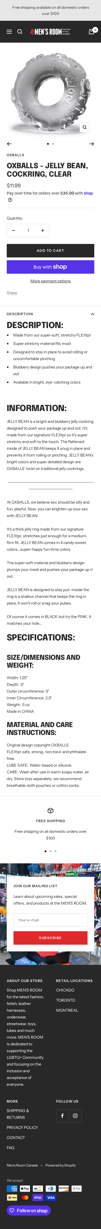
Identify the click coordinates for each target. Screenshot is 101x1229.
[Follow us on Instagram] (75, 1116)
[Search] (19, 31)
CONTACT (16, 1137)
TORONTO (65, 1000)
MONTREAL (67, 1010)
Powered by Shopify (60, 1165)
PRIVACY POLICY (22, 1127)
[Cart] (91, 31)
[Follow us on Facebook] (62, 1116)
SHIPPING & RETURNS (18, 1114)
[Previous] (9, 144)
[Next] (91, 144)
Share (12, 292)
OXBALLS (15, 155)
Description (20, 314)
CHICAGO (65, 990)
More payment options (51, 280)
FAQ (10, 1147)
